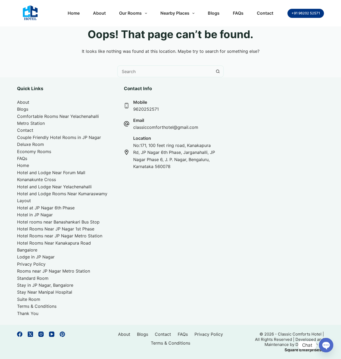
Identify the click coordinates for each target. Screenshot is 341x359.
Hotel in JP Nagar (35, 214)
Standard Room (32, 278)
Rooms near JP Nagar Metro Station (53, 271)
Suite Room (28, 299)
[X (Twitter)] (30, 334)
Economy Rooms (34, 151)
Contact (265, 13)
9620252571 (146, 109)
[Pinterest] (62, 334)
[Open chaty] (326, 345)
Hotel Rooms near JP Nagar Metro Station (59, 235)
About (99, 13)
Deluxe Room (30, 144)
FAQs (238, 13)
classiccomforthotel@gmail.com (165, 127)
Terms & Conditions (36, 306)
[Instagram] (41, 334)
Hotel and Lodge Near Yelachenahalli (54, 186)
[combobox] (165, 71)
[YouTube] (51, 334)
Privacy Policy (31, 264)
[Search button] (217, 71)
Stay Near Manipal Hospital (44, 292)
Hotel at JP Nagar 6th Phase (46, 207)
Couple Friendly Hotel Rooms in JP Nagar (59, 137)
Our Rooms (130, 13)
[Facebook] (19, 334)
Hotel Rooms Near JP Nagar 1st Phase (55, 229)
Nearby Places (174, 13)
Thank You (27, 313)
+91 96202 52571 (305, 13)
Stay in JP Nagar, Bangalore (45, 285)
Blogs (214, 13)
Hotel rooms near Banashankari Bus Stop (58, 222)
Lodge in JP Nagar (36, 257)
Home (74, 13)
